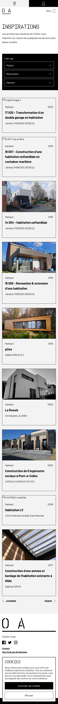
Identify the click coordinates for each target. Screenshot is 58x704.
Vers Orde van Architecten (14, 652)
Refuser (29, 695)
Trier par (9, 58)
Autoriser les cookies (29, 685)
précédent (11, 600)
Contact (6, 648)
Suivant (48, 600)
